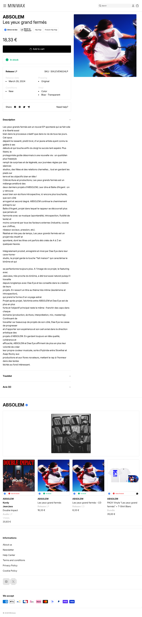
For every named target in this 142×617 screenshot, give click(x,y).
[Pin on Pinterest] (19, 107)
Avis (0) (7, 387)
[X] (13, 581)
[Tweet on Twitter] (24, 107)
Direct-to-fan (12, 30)
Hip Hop (38, 30)
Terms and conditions (14, 560)
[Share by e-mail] (29, 107)
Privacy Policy (10, 565)
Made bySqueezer (27, 30)
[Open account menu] (133, 6)
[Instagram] (6, 581)
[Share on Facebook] (15, 107)
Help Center (9, 555)
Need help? (62, 106)
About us (7, 544)
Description (9, 119)
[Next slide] (135, 475)
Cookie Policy (10, 570)
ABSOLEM (13, 17)
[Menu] (5, 6)
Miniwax (12, 613)
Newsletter (8, 549)
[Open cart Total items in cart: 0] (137, 6)
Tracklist (7, 376)
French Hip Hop (51, 30)
